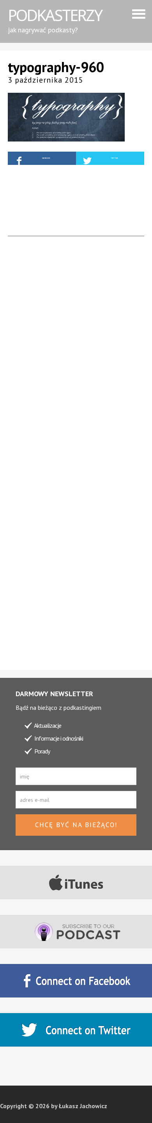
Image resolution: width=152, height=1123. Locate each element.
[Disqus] (76, 359)
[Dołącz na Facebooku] (76, 980)
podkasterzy (55, 15)
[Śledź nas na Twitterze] (76, 1030)
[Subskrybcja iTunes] (76, 882)
